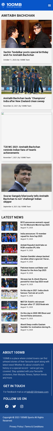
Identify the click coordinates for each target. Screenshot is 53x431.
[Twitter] (14, 406)
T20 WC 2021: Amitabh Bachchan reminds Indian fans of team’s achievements (21, 149)
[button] (49, 5)
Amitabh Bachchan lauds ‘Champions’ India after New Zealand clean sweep (24, 100)
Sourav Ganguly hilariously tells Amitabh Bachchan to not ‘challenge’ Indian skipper (26, 198)
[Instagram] (21, 406)
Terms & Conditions (34, 426)
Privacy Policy (16, 426)
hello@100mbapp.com (37, 392)
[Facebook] (6, 406)
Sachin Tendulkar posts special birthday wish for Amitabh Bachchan (25, 53)
